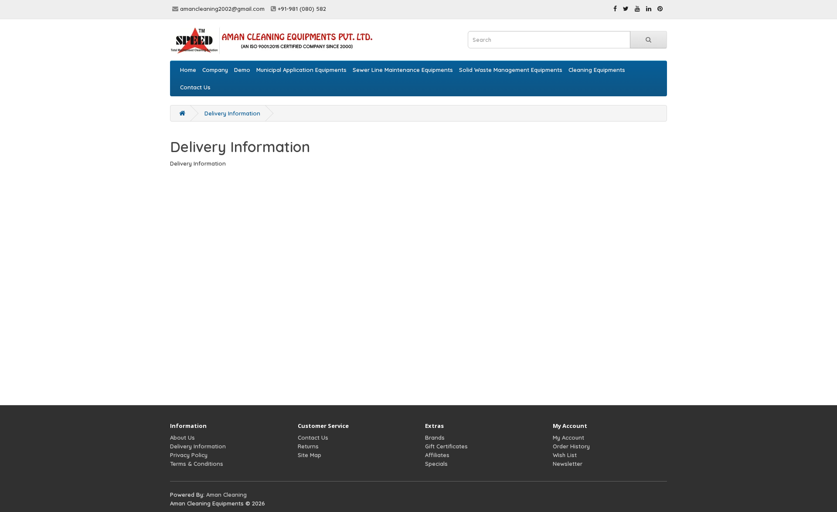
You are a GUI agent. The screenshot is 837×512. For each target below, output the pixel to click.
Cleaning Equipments (596, 69)
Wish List (565, 454)
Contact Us (195, 87)
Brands (435, 437)
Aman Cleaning (226, 494)
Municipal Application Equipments (301, 69)
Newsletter (567, 463)
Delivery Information (232, 113)
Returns (308, 446)
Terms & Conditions (196, 463)
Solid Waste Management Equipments (510, 69)
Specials (436, 463)
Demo (242, 69)
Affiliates (437, 454)
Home (188, 69)
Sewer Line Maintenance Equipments (403, 69)
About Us (182, 437)
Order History (571, 446)
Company (215, 69)
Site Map (309, 454)
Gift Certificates (446, 446)
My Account (568, 437)
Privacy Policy (189, 454)
